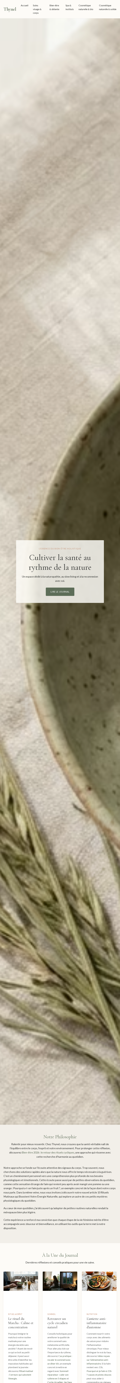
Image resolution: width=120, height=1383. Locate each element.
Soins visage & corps (37, 9)
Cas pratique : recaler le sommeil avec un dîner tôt (59, 1360)
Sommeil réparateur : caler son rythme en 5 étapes (57, 1375)
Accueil (24, 5)
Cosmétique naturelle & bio (86, 7)
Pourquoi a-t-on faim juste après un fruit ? (36, 1188)
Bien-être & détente (54, 7)
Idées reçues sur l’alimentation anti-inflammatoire (98, 1360)
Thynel (10, 9)
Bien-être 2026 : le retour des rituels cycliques (48, 1152)
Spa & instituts (70, 7)
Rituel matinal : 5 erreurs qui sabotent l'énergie (20, 1375)
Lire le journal (60, 592)
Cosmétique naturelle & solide (107, 7)
